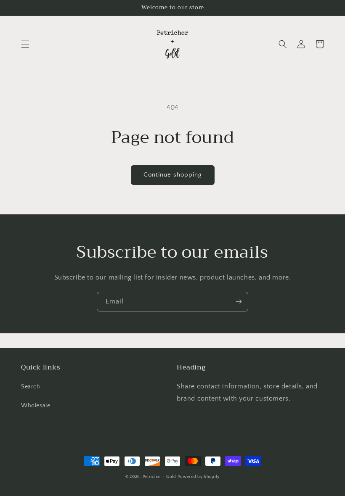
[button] (25, 44)
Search (30, 386)
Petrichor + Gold (159, 477)
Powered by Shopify (199, 477)
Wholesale (35, 405)
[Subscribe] (238, 301)
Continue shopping (172, 174)
